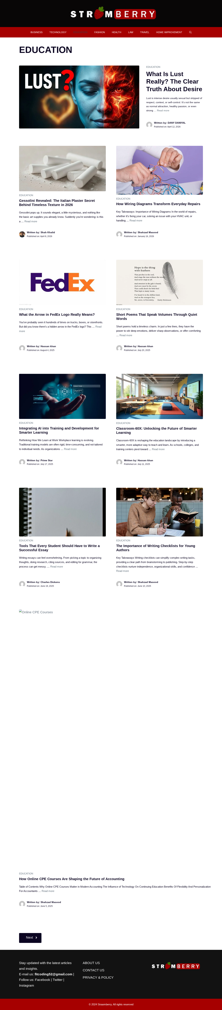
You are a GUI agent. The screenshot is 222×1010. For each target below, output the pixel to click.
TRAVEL (144, 32)
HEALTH (116, 32)
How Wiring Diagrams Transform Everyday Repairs (158, 204)
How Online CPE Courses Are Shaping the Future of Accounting (71, 879)
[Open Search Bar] (190, 32)
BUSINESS (36, 32)
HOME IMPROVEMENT (169, 32)
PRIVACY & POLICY (98, 977)
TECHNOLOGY (57, 32)
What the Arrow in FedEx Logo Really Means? (57, 314)
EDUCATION (80, 32)
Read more (163, 110)
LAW (130, 32)
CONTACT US (93, 970)
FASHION (99, 32)
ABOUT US (91, 963)
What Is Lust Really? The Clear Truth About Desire (174, 81)
